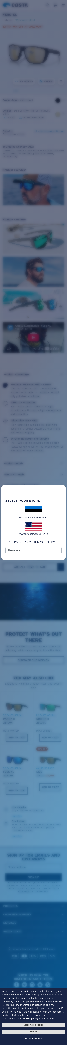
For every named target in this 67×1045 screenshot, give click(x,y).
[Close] (61, 489)
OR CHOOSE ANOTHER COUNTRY (30, 542)
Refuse (33, 1032)
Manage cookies (33, 1039)
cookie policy (30, 1018)
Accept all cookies (34, 1025)
